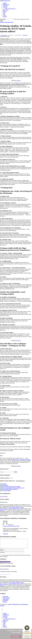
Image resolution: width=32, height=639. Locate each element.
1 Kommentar (25, 35)
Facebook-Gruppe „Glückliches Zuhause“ (21, 459)
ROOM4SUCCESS (15, 508)
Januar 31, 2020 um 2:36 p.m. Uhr (11, 526)
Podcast (2, 510)
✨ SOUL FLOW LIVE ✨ (9, 618)
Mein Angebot (6, 597)
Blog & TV (5, 620)
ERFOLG (5, 616)
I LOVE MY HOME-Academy (16, 507)
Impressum (5, 600)
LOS (2, 20)
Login (4, 625)
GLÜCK (5, 617)
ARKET (10, 604)
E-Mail (2, 550)
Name (2, 549)
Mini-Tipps (10, 22)
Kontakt (5, 601)
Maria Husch (4, 35)
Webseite (2, 552)
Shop (4, 622)
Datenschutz (6, 599)
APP (4, 624)
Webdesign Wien (16, 604)
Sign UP (5, 626)
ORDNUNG (6, 614)
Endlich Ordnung (4, 22)
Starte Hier (5, 596)
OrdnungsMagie (4, 508)
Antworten (5, 533)
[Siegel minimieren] (30, 627)
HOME (5, 613)
